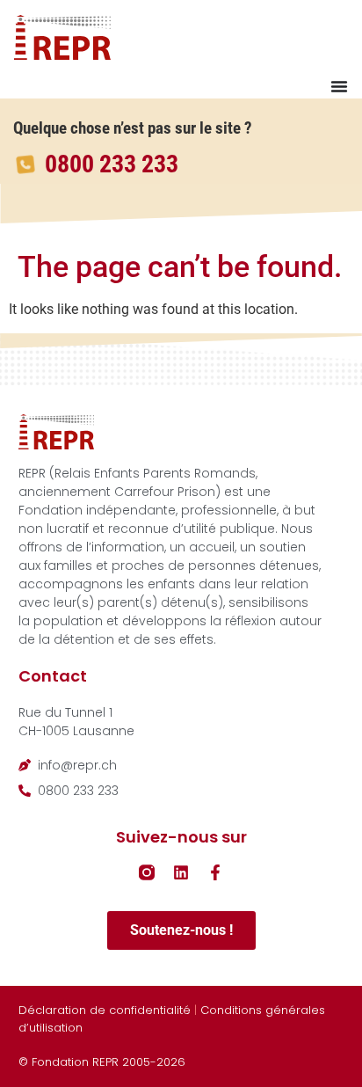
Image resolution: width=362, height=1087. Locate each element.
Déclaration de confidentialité (104, 1010)
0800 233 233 (111, 164)
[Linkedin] (181, 872)
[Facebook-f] (215, 872)
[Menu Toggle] (339, 86)
